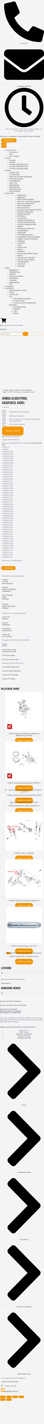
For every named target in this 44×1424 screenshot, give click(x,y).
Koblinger (21, 233)
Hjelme (12, 274)
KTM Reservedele (25, 235)
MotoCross (22, 247)
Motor (20, 249)
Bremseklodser (24, 206)
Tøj (10, 284)
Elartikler (21, 216)
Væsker (7, 170)
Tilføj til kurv (13, 431)
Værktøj (20, 266)
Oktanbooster (15, 189)
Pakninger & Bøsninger (27, 253)
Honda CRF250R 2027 (18, 164)
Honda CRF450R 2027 (18, 166)
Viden (16, 313)
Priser (11, 292)
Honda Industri (10, 150)
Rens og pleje (7, 636)
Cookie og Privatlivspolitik (24, 303)
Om (11, 296)
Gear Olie (13, 183)
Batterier (21, 197)
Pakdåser (5, 608)
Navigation (14, 270)
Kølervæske (14, 187)
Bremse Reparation (26, 203)
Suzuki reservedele (25, 260)
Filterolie (5, 619)
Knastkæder (22, 231)
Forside (5, 390)
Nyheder (13, 305)
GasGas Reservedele (26, 222)
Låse (19, 245)
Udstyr (7, 268)
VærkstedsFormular (18, 290)
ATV (11, 154)
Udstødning (14, 272)
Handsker (13, 278)
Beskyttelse (14, 282)
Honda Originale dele (18, 169)
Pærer (20, 256)
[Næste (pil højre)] (9, 1399)
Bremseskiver (23, 208)
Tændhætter (23, 262)
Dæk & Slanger (23, 214)
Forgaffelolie (14, 181)
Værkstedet (9, 288)
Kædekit (21, 241)
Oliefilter (21, 251)
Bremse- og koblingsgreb (28, 201)
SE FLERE (9, 568)
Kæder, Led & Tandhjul (27, 239)
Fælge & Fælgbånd (25, 220)
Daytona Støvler (16, 276)
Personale (13, 294)
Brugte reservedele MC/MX (29, 210)
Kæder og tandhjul (8, 606)
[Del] (15, 1397)
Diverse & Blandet (25, 212)
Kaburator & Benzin (25, 228)
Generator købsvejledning (11, 671)
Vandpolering (19, 307)
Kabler (20, 226)
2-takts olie (6, 617)
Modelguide (9, 286)
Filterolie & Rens (16, 179)
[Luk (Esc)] (21, 1397)
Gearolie (5, 623)
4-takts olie (6, 634)
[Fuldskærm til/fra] (9, 1397)
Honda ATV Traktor (8, 679)
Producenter (19, 301)
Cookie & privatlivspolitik (9, 1382)
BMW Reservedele (25, 199)
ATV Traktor (14, 156)
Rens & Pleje (14, 191)
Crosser (12, 160)
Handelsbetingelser (22, 299)
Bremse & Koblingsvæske (20, 177)
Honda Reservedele (9, 650)
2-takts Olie (14, 172)
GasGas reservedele (9, 651)
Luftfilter (21, 243)
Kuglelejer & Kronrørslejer (28, 237)
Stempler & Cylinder (26, 258)
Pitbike (12, 162)
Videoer (16, 309)
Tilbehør (13, 280)
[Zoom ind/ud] (3, 1397)
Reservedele (9, 193)
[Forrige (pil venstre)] (3, 1399)
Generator (13, 152)
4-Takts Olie (14, 175)
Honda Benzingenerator (10, 667)
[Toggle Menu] (4, 144)
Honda (7, 158)
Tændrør (21, 264)
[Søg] (25, 334)
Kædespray (14, 185)
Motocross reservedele (10, 659)
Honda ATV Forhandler (10, 675)
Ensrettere (22, 218)
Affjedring (21, 195)
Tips (15, 311)
